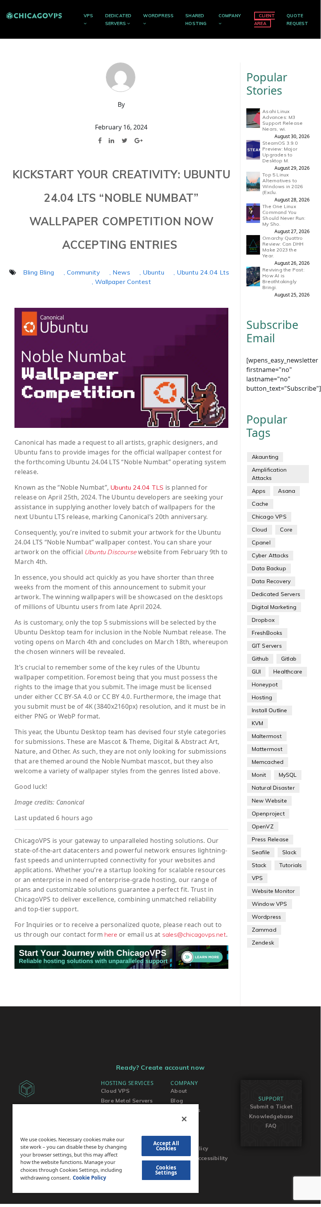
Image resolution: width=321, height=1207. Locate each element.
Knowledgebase (271, 1116)
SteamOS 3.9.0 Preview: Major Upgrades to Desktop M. (280, 151)
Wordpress (267, 916)
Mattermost (267, 749)
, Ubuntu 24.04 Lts (201, 272)
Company (230, 15)
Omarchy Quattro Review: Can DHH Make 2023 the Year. (282, 247)
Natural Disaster (273, 787)
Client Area (264, 19)
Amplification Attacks (269, 473)
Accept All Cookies (166, 1146)
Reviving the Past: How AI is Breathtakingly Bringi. (283, 278)
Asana (286, 490)
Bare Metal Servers (127, 1100)
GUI (256, 671)
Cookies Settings (166, 1170)
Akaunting (265, 456)
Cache (260, 503)
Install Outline (269, 710)
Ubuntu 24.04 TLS (136, 487)
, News (119, 272)
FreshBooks (267, 632)
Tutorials (290, 865)
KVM (258, 723)
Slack (289, 852)
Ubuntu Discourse (110, 552)
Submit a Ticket (271, 1106)
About (178, 1090)
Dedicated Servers (276, 594)
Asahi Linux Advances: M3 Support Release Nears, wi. (282, 120)
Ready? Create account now (160, 1067)
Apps (259, 490)
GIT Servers (267, 645)
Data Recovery (271, 581)
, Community (82, 272)
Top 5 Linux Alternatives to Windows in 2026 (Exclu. (282, 183)
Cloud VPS (115, 1090)
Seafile (261, 852)
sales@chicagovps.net (194, 934)
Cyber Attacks (270, 555)
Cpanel (261, 542)
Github (260, 658)
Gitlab (288, 658)
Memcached (268, 761)
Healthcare (287, 671)
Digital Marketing (274, 607)
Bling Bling (38, 272)
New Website (269, 800)
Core (286, 529)
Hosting (262, 697)
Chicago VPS (269, 516)
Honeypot (265, 684)
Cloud (259, 529)
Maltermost (267, 736)
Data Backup (269, 568)
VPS (88, 15)
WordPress (158, 15)
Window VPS (269, 903)
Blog (176, 1100)
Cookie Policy (89, 1177)
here (110, 934)
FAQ (271, 1125)
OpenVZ (263, 826)
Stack (259, 865)
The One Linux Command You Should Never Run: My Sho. (283, 215)
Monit (259, 774)
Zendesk (263, 942)
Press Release (270, 839)
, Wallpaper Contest (121, 282)
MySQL (288, 774)
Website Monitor (273, 890)
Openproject (268, 813)
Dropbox (263, 619)
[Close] (184, 1119)
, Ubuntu (152, 272)
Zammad (264, 929)
